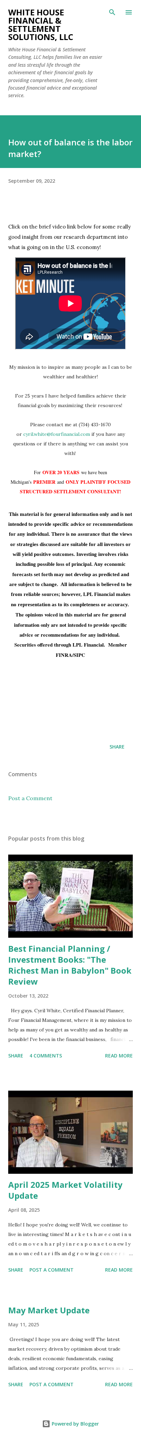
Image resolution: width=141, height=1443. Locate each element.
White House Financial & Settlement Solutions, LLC (40, 24)
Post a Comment (30, 798)
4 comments (45, 1055)
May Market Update (49, 1310)
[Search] (112, 12)
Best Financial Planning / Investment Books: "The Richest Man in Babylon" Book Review (69, 965)
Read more (119, 1055)
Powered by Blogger (74, 1423)
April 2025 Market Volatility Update (65, 1190)
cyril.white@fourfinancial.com (56, 434)
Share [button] (117, 746)
